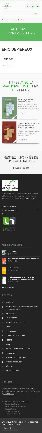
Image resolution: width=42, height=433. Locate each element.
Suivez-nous (19, 168)
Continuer (28, 199)
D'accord (7, 428)
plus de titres (9, 287)
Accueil (6, 20)
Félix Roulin (12, 251)
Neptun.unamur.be (9, 210)
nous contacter (8, 394)
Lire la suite (30, 101)
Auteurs (13, 20)
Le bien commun (14, 268)
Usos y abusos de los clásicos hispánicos (23, 259)
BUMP (4, 214)
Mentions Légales (9, 206)
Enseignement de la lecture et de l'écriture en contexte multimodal (21, 278)
